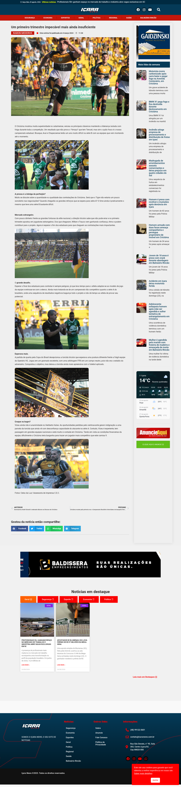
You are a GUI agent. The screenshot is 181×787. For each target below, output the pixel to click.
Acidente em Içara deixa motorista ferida (158, 283)
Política (96, 18)
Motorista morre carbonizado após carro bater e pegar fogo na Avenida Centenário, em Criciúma (158, 77)
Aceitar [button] (155, 780)
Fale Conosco (101, 737)
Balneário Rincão (148, 18)
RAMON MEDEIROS (22, 33)
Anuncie (99, 733)
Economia (47, 18)
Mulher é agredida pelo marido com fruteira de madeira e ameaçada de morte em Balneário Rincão (159, 345)
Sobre (98, 728)
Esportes (65, 18)
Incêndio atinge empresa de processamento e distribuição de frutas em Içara (159, 134)
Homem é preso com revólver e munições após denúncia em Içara (159, 203)
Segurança (30, 18)
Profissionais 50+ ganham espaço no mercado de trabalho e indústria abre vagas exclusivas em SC (37, 643)
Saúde (129, 18)
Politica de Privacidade (100, 743)
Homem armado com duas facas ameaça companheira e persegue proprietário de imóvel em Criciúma (159, 231)
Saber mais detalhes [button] (143, 773)
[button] (159, 10)
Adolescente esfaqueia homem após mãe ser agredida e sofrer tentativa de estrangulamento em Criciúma (159, 311)
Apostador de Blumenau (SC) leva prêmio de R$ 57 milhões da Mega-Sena (72, 642)
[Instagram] (144, 9)
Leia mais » (26, 665)
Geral (81, 18)
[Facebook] (138, 9)
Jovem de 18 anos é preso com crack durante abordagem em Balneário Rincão (159, 259)
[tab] (28, 599)
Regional (113, 18)
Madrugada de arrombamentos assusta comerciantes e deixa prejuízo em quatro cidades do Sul (157, 168)
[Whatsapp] (145, 758)
